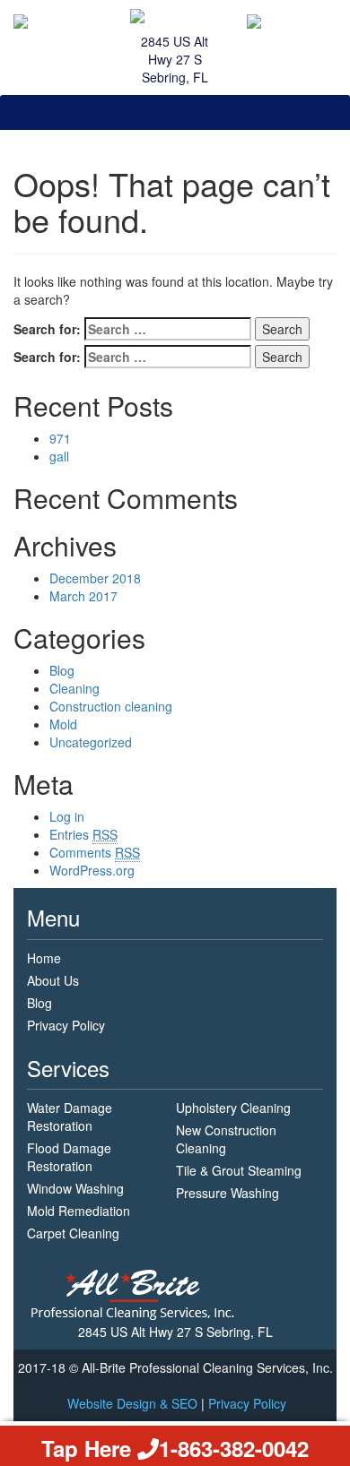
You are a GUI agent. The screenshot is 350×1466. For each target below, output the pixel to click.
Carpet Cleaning (73, 1233)
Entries (83, 834)
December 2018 (95, 578)
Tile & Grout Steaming (239, 1170)
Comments (94, 852)
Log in (66, 816)
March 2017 (83, 596)
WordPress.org (92, 870)
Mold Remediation (78, 1211)
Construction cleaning (110, 706)
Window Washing (75, 1188)
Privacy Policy (66, 1025)
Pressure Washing (227, 1193)
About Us (53, 980)
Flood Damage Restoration (69, 1157)
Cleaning (74, 688)
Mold (63, 724)
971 (60, 438)
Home (44, 958)
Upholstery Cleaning (233, 1108)
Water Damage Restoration (69, 1116)
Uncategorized (90, 742)
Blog (61, 670)
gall (59, 456)
